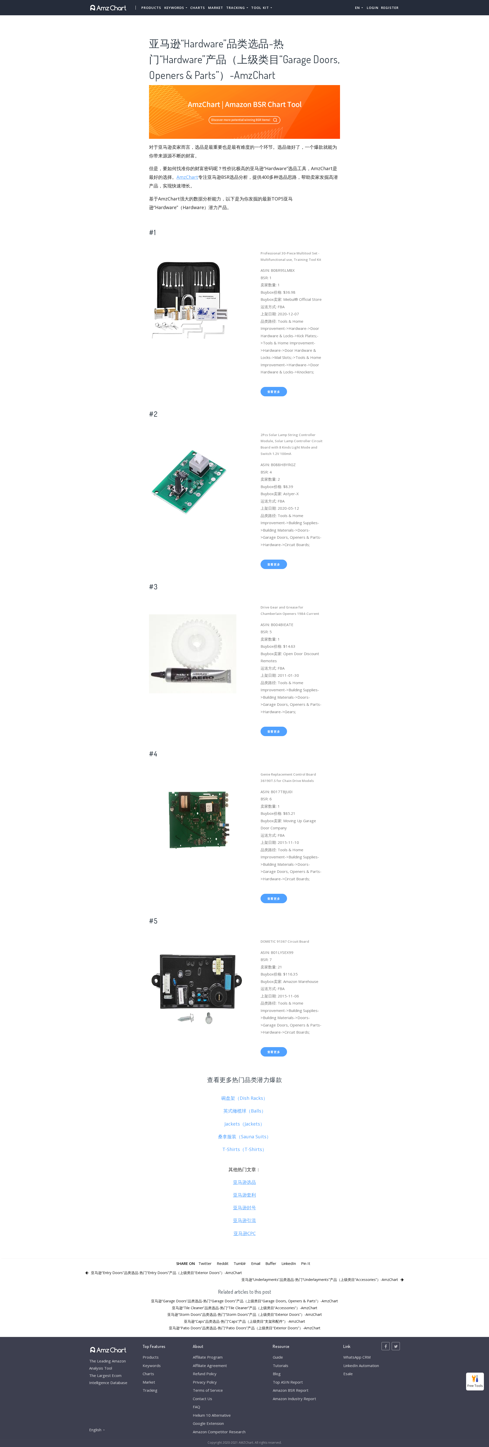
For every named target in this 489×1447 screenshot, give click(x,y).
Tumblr (240, 1263)
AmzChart (187, 177)
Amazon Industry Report (294, 1398)
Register (390, 7)
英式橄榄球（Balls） (244, 1111)
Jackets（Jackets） (244, 1124)
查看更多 (273, 392)
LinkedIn (288, 1263)
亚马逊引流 (244, 1220)
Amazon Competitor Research (219, 1431)
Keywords (152, 1365)
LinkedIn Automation (361, 1365)
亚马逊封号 (244, 1208)
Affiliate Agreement (210, 1365)
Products (151, 7)
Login (372, 7)
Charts (197, 7)
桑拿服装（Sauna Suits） (244, 1136)
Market (215, 7)
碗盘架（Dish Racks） (244, 1098)
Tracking (150, 1390)
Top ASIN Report (288, 1382)
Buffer (270, 1263)
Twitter (205, 1263)
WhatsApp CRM (357, 1357)
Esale (348, 1373)
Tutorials (280, 1365)
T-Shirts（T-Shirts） (244, 1149)
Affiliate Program (208, 1357)
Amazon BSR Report (290, 1390)
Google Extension (208, 1423)
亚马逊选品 (244, 1182)
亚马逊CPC (245, 1233)
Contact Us (202, 1398)
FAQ (196, 1406)
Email (255, 1263)
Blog (277, 1373)
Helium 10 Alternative (212, 1415)
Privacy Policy (205, 1382)
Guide (278, 1357)
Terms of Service (208, 1390)
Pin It (305, 1263)
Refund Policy (204, 1373)
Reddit (222, 1263)
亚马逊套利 (244, 1195)
